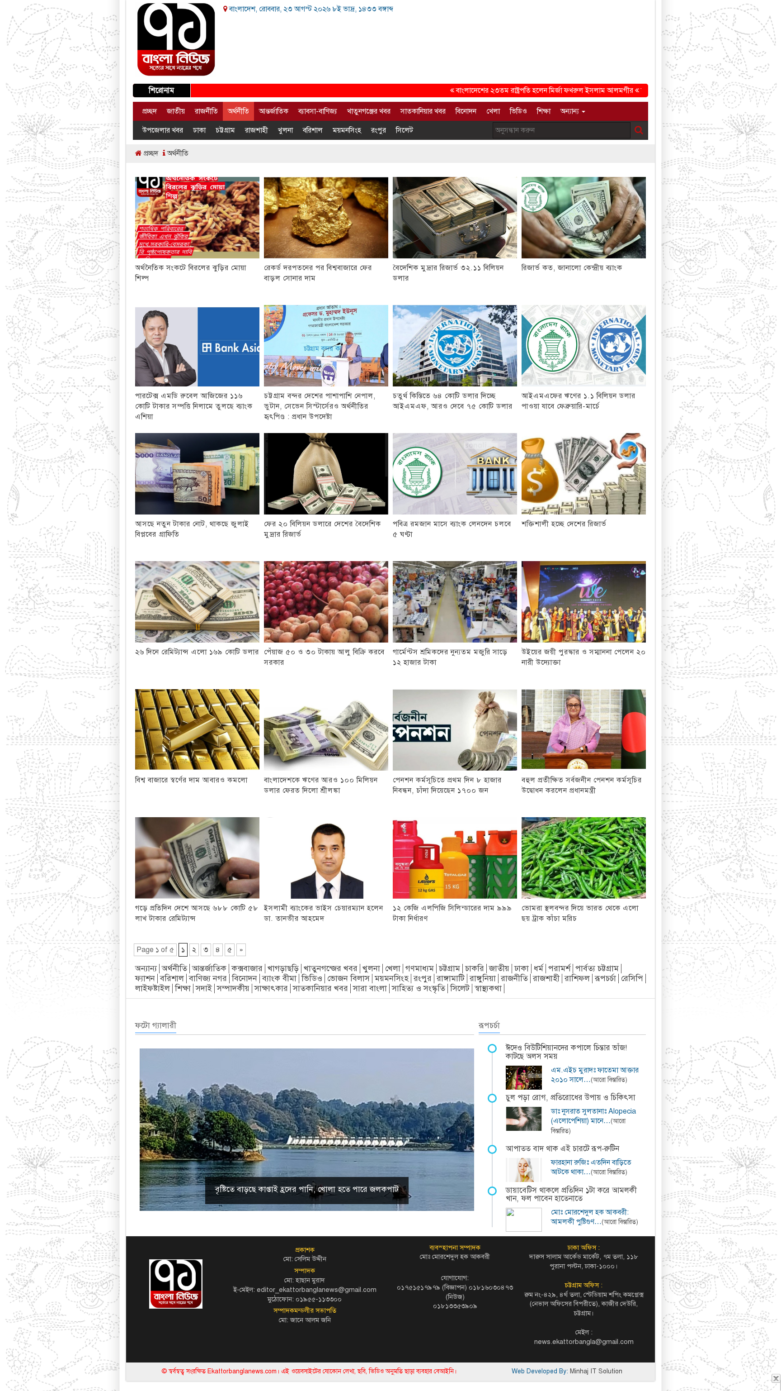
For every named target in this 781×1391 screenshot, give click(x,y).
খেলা (493, 111)
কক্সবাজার (247, 968)
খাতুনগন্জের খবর (331, 968)
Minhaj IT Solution (596, 1371)
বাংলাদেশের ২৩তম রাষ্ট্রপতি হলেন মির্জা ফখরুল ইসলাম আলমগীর (506, 90)
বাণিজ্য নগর (208, 978)
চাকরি (474, 968)
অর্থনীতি (238, 111)
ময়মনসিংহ (347, 130)
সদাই (204, 988)
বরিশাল (313, 130)
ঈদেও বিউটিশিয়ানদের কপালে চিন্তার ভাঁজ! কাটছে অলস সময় (566, 1052)
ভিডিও (518, 111)
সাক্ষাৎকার (271, 988)
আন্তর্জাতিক (273, 111)
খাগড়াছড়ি (283, 968)
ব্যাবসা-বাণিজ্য (317, 111)
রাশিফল (577, 978)
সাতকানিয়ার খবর (423, 111)
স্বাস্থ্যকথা (488, 988)
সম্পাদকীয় (233, 988)
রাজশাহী (256, 130)
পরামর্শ (559, 968)
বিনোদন (466, 111)
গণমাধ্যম (419, 968)
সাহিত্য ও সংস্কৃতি (418, 988)
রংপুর (378, 130)
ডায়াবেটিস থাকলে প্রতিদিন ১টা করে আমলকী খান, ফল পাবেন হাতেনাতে (571, 1195)
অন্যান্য (570, 111)
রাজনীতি (206, 111)
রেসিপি (632, 978)
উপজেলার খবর (162, 130)
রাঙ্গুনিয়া (483, 978)
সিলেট (404, 130)
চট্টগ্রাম (225, 130)
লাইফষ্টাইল (152, 988)
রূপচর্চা (605, 978)
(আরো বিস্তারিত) (609, 1080)
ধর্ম (538, 968)
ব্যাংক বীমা (279, 978)
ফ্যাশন (145, 978)
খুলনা (285, 130)
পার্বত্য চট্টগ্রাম (597, 968)
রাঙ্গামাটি (451, 978)
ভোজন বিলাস (348, 978)
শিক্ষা (543, 111)
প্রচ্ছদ (149, 111)
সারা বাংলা (370, 988)
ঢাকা (199, 130)
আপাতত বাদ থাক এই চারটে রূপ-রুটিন (562, 1148)
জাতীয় (176, 111)
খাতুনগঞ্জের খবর (368, 111)
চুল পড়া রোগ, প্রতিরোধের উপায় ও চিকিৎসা (570, 1097)
